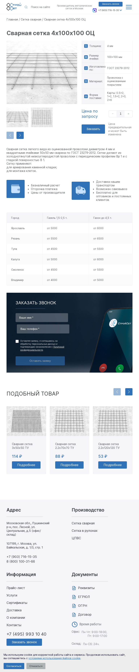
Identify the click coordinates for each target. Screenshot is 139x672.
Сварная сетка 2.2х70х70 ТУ (65, 446)
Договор (84, 614)
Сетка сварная (83, 523)
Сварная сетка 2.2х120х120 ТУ (109, 446)
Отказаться (36, 666)
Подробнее (26, 465)
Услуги (12, 595)
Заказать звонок (110, 4)
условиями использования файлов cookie (54, 658)
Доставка (14, 610)
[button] (20, 135)
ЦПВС (76, 538)
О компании (16, 617)
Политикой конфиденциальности (42, 348)
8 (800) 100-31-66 (21, 561)
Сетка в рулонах (85, 531)
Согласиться (14, 666)
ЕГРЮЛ (84, 597)
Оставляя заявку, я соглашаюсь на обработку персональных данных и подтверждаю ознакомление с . (42, 345)
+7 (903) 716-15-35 (108, 10)
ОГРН (82, 606)
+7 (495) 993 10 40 (26, 634)
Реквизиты (86, 588)
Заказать (93, 129)
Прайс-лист (16, 588)
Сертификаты (17, 603)
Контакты (14, 625)
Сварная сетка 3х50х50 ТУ (22, 446)
